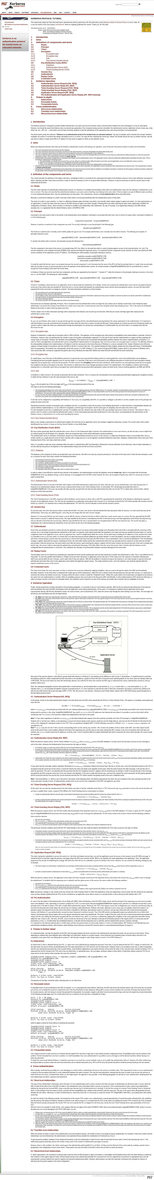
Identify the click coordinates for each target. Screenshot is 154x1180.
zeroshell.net (59, 24)
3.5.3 (33, 70)
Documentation (45, 12)
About (4, 12)
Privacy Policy (141, 1175)
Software (25, 12)
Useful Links (8, 29)
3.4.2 (33, 56)
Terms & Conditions (130, 1175)
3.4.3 (33, 58)
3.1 (32, 45)
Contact (67, 12)
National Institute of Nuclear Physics (115, 22)
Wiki (55, 12)
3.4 (32, 52)
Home (74, 12)
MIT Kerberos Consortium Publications (16, 24)
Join (60, 12)
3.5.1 (33, 65)
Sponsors (34, 12)
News (10, 12)
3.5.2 (33, 67)
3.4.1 (33, 54)
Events (17, 12)
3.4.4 (33, 61)
